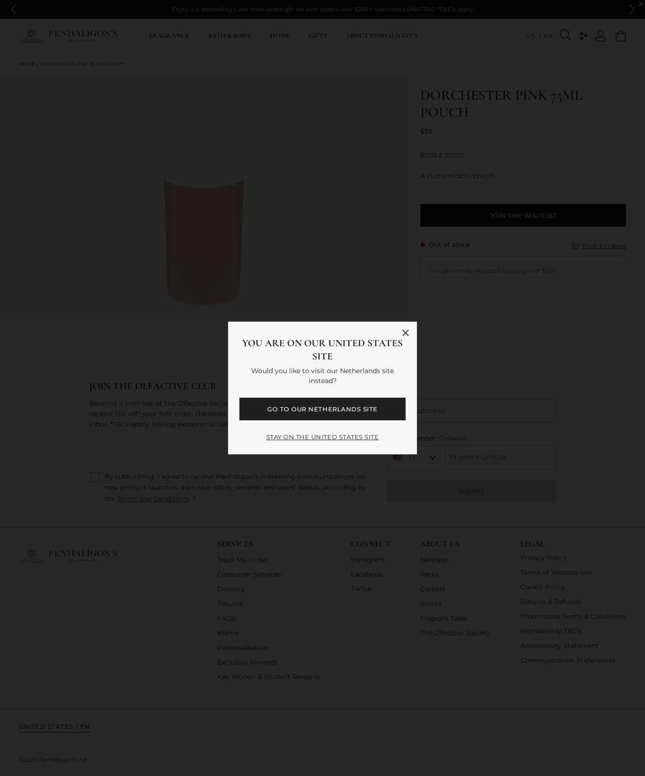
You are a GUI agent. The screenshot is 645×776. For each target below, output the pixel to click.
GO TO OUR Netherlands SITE (322, 409)
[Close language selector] (405, 333)
